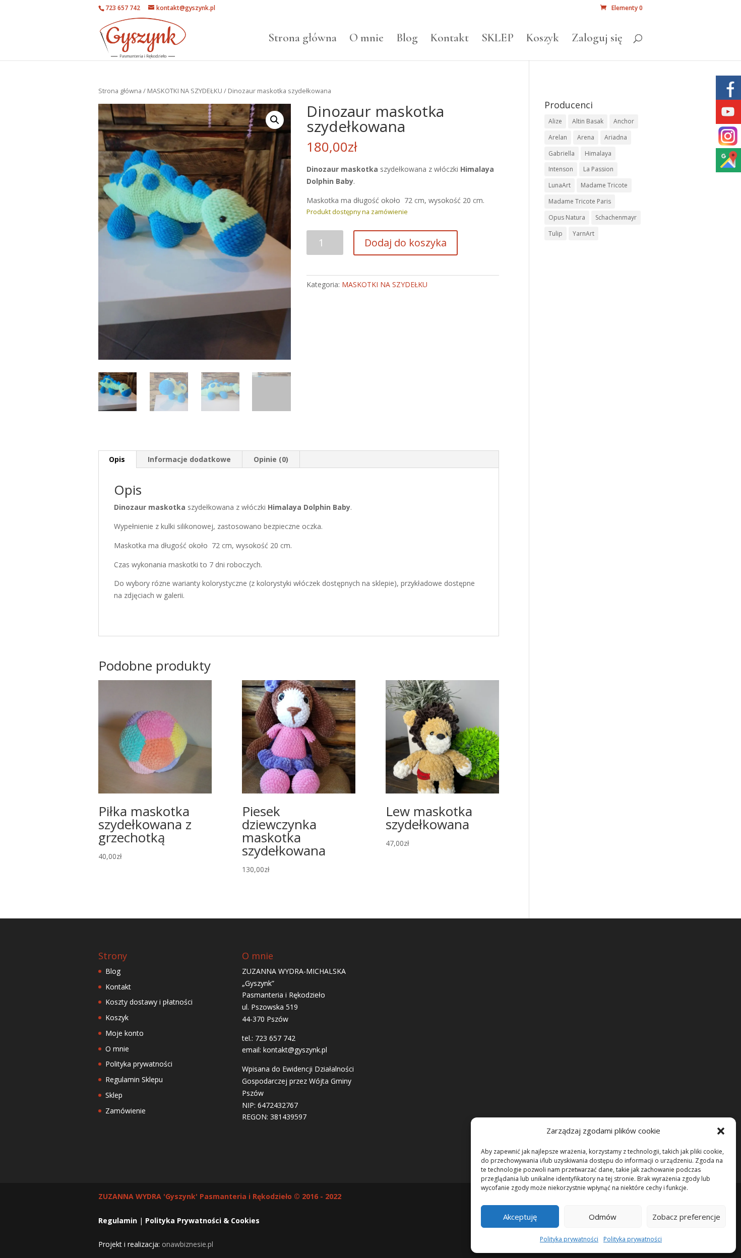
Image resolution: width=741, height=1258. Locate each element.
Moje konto (124, 1033)
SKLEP (497, 39)
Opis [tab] (117, 459)
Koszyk (542, 39)
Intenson (560, 169)
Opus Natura (566, 217)
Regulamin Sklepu (134, 1079)
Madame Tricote (604, 185)
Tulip (555, 233)
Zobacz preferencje (686, 1217)
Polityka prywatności (569, 1239)
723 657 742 (122, 8)
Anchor (623, 121)
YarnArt (583, 233)
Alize (555, 121)
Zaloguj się (597, 39)
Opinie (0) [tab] (271, 459)
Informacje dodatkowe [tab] (189, 459)
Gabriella (561, 153)
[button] (721, 1131)
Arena (585, 137)
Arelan (557, 137)
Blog (407, 39)
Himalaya (598, 153)
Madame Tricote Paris (579, 201)
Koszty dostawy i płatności (149, 1002)
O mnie (366, 39)
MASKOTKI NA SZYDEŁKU (184, 90)
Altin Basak (587, 121)
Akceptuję (520, 1217)
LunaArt (559, 185)
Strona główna (302, 39)
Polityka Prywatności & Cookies (202, 1220)
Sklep (113, 1095)
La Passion (598, 169)
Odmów (602, 1217)
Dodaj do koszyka (405, 242)
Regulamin (117, 1220)
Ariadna (615, 137)
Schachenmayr (616, 217)
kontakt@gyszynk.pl (295, 1049)
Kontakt (449, 39)
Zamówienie (125, 1110)
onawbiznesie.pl (187, 1244)
